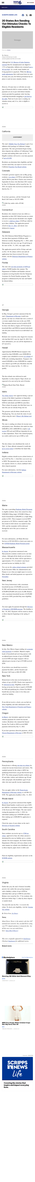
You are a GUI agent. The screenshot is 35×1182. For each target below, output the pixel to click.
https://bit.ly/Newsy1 (12, 931)
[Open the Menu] (2, 2)
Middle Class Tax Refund (17, 144)
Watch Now (30, 2)
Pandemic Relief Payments (24, 509)
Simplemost (26, 939)
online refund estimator (19, 567)
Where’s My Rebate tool (23, 416)
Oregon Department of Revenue (12, 733)
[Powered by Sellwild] (30, 1055)
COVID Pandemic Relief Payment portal (16, 543)
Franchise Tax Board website (17, 167)
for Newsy (15, 913)
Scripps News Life (9, 15)
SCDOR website (7, 858)
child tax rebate (14, 221)
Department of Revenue (13, 316)
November (5, 577)
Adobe (8, 50)
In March (5, 717)
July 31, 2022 (12, 226)
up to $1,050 (8, 158)
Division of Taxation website (11, 825)
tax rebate (12, 177)
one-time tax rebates (23, 765)
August (12, 228)
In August (5, 551)
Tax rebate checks (7, 396)
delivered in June (9, 685)
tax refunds (27, 356)
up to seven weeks (7, 449)
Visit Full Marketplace (27, 957)
